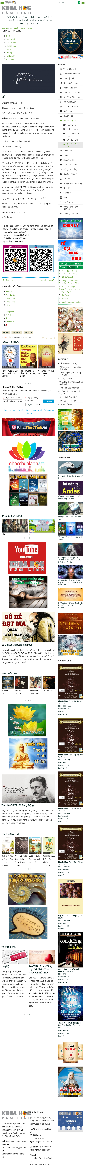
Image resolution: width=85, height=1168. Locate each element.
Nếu (7, 325)
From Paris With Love (49, 692)
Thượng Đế (71, 125)
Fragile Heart (34, 690)
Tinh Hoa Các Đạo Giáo (69, 388)
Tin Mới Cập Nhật (70, 69)
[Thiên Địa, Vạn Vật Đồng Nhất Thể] (70, 655)
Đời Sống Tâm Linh (71, 97)
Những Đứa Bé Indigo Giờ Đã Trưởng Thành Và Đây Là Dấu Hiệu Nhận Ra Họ (69, 560)
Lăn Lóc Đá (11, 42)
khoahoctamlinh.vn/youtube (14, 1147)
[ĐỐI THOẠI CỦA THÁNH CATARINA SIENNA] (70, 1096)
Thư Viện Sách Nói (71, 213)
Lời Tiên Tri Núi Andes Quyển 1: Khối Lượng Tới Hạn (70, 497)
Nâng (8, 49)
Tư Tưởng (28, 332)
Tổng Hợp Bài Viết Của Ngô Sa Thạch (71, 383)
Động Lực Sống (70, 169)
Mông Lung (11, 46)
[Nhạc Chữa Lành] (28, 472)
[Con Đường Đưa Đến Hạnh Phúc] (70, 950)
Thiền (65, 155)
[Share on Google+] (47, 337)
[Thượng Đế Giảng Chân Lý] (70, 238)
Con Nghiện (11, 39)
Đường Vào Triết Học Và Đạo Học (70, 392)
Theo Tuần (71, 267)
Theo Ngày (62, 267)
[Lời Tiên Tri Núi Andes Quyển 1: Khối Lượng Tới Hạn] (70, 488)
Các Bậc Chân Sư (70, 174)
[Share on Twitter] (43, 337)
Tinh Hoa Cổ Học (70, 165)
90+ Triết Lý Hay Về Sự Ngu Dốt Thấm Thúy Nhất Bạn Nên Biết (13, 969)
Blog (65, 197)
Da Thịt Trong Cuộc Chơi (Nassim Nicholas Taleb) (49, 859)
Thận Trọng (33, 534)
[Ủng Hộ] (70, 58)
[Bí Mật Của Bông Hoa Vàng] (28, 737)
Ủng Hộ (66, 188)
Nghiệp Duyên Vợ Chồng (71, 302)
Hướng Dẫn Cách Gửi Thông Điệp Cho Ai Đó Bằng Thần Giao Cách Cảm (70, 582)
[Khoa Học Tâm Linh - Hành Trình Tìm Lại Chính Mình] (70, 54)
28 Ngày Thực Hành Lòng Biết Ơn (39, 968)
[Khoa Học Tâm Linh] (10, 3)
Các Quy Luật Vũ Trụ (68, 363)
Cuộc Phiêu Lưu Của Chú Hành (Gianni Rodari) (21, 857)
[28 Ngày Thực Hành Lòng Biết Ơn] (42, 957)
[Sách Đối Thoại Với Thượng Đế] (28, 939)
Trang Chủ (5, 28)
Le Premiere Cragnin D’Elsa (21, 692)
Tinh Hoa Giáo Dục (71, 106)
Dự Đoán (9, 36)
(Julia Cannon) (70, 1024)
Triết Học (6, 332)
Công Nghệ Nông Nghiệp (70, 208)
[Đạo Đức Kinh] (70, 353)
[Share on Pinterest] (54, 337)
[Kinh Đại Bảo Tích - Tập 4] (70, 682)
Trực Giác (10, 59)
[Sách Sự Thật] (70, 1062)
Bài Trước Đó (10, 280)
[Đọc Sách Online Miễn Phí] (28, 506)
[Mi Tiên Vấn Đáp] (70, 633)
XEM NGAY (48, 401)
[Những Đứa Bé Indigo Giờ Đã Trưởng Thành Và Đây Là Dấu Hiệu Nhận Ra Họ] (70, 549)
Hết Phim (65, 295)
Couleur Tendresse (6, 692)
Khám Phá (67, 151)
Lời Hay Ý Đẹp (72, 140)
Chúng (9, 52)
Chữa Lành (68, 111)
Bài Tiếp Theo (46, 280)
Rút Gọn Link (69, 202)
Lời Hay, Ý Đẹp (66, 404)
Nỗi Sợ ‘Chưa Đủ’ (68, 277)
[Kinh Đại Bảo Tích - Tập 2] (70, 789)
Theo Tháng (79, 267)
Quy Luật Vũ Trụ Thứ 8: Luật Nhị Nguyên (70, 477)
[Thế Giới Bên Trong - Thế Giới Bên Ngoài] (28, 905)
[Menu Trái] (2, 3)
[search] (79, 2)
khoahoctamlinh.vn (17, 1141)
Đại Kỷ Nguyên (69, 102)
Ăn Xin (8, 318)
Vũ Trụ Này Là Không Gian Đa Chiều (71, 368)
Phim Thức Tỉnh (70, 88)
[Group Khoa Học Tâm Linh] (70, 1131)
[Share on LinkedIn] (51, 337)
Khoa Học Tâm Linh (71, 74)
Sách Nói (67, 193)
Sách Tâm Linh (69, 160)
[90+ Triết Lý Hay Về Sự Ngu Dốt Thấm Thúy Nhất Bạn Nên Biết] (15, 957)
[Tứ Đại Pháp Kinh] (70, 260)
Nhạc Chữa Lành (70, 83)
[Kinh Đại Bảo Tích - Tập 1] (70, 843)
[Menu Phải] (82, 3)
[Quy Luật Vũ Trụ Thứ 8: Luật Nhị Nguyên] (70, 468)
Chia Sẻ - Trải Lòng (26, 28)
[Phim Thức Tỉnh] (28, 436)
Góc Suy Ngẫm (14, 28)
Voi (3, 534)
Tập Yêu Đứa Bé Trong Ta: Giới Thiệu (70, 538)
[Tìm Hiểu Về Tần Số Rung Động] (28, 776)
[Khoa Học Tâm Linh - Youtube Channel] (28, 574)
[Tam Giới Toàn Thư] (70, 331)
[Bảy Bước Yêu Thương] (70, 896)
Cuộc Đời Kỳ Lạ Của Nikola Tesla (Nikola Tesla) (7, 859)
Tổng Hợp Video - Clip (72, 183)
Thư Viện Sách (69, 78)
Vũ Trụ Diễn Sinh (67, 378)
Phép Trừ (10, 322)
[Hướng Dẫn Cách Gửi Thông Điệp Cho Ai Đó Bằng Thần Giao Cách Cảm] (70, 572)
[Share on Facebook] (39, 337)
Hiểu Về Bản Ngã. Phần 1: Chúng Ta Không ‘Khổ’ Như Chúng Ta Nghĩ (70, 289)
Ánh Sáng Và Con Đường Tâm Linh (70, 374)
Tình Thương (72, 129)
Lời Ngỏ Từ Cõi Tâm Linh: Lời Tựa (69, 518)
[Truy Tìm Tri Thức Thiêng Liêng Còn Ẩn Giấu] (70, 1004)
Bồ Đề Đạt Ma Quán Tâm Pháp (17, 644)
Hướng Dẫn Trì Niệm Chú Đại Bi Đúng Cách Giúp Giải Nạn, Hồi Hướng (70, 605)
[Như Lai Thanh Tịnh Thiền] (28, 770)
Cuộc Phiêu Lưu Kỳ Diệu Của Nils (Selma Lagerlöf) (35, 859)
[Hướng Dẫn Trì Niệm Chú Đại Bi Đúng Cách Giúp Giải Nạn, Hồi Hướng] (70, 595)
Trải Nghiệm (17, 332)
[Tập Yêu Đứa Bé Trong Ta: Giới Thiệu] (70, 529)
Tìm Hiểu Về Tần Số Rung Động (18, 805)
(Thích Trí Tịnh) (70, 702)
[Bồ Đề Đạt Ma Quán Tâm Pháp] (28, 613)
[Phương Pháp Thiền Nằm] (28, 608)
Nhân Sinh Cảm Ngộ (73, 134)
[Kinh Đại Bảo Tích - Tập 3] (70, 736)
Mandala (64, 299)
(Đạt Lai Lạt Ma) (70, 916)
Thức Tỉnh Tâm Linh (72, 92)
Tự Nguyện (10, 56)
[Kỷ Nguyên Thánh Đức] (70, 451)
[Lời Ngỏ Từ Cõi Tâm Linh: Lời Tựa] (70, 509)
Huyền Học (68, 116)
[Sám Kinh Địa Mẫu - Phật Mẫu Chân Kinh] (70, 429)
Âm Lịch (66, 179)
